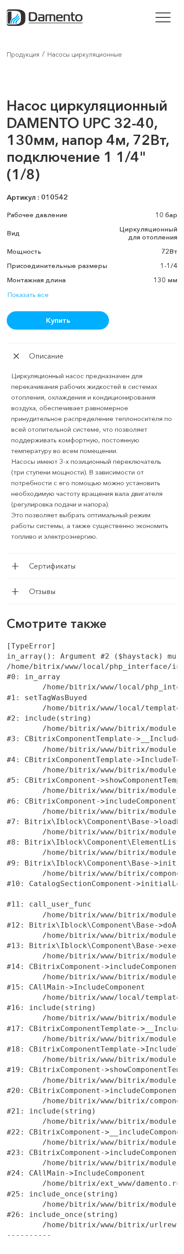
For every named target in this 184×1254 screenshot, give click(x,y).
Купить (58, 320)
